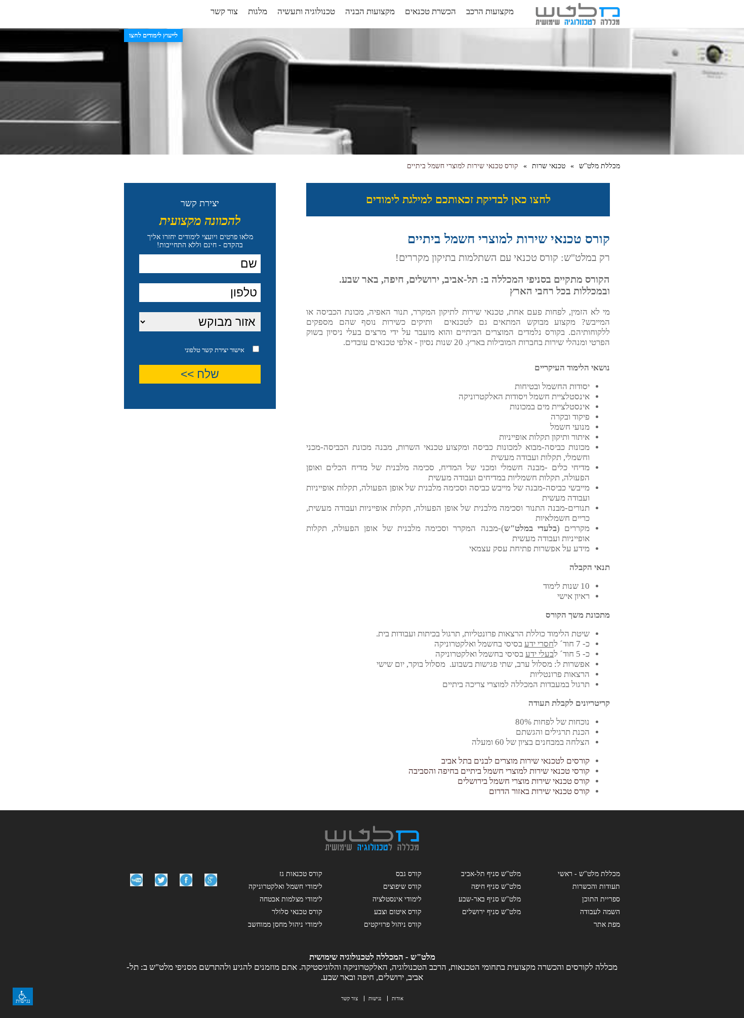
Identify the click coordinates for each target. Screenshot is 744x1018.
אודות (397, 998)
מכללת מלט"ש (599, 166)
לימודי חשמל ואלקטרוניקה (285, 886)
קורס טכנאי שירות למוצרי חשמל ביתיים (462, 166)
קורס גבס (409, 874)
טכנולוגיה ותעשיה (306, 11)
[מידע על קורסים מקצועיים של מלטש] (210, 888)
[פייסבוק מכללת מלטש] (186, 888)
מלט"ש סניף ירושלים (491, 912)
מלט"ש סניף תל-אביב (491, 874)
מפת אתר (607, 924)
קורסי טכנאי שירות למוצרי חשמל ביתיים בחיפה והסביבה (499, 771)
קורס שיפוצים (402, 886)
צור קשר (224, 11)
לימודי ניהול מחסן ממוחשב (285, 924)
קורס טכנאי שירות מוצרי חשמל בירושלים (524, 781)
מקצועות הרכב (490, 11)
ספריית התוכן (601, 899)
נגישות (374, 998)
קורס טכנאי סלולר (297, 912)
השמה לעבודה (600, 912)
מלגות (257, 11)
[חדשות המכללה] (161, 888)
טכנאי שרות (548, 166)
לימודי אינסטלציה (397, 899)
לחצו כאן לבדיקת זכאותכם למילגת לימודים (458, 199)
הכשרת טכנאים (430, 11)
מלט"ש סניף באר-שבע (490, 899)
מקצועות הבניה (370, 11)
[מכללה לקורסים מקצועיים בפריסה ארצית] (372, 848)
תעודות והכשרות (596, 886)
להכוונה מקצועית (200, 221)
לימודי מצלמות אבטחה (291, 899)
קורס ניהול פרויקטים (393, 924)
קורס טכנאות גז (300, 874)
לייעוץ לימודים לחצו (153, 35)
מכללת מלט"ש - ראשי (589, 874)
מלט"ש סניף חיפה (496, 886)
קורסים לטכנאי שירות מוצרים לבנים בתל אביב (515, 761)
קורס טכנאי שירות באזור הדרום (539, 791)
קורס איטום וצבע (398, 912)
